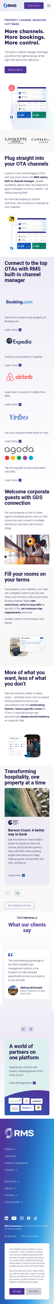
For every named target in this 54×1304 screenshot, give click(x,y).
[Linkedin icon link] (6, 1218)
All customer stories (19, 905)
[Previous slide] (23, 1029)
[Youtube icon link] (14, 1218)
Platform (9, 1149)
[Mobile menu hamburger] (49, 5)
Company (9, 1195)
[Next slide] (31, 1029)
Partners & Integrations (16, 1163)
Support (9, 1188)
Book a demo (34, 5)
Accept (17, 1291)
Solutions (9, 1170)
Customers (10, 1156)
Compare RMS (12, 1202)
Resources (10, 1181)
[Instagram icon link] (21, 1218)
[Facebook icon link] (28, 1218)
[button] (27, 330)
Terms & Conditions (30, 1236)
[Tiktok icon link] (35, 1218)
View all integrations (20, 1082)
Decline (33, 1291)
